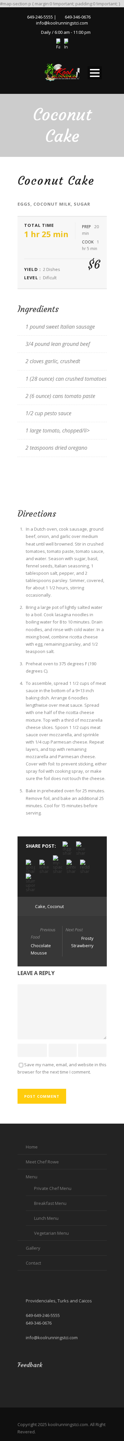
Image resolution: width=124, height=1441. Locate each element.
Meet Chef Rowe (42, 1162)
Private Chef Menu (52, 1188)
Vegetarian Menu (51, 1233)
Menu (31, 1177)
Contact (33, 1263)
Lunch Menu (46, 1218)
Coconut (55, 906)
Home (32, 1147)
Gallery (33, 1248)
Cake (40, 906)
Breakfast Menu (50, 1203)
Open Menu (95, 72)
